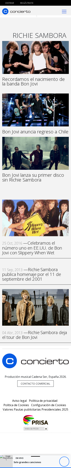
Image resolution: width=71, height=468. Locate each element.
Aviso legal (19, 401)
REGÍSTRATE (26, 3)
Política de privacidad (43, 401)
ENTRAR (9, 3)
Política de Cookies (16, 405)
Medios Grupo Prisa (36, 428)
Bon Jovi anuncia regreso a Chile (35, 131)
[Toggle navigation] (64, 11)
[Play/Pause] (64, 462)
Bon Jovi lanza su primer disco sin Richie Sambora (33, 177)
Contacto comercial (35, 383)
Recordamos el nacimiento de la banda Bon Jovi (33, 81)
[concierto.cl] (16, 11)
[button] (35, 467)
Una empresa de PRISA (35, 420)
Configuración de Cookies (48, 405)
